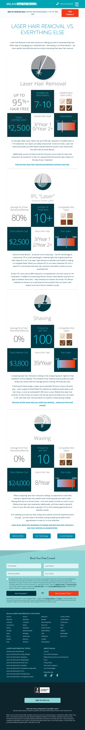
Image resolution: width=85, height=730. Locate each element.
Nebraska (44, 617)
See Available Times (63, 593)
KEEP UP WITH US (42, 700)
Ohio (42, 633)
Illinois (8, 636)
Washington (64, 633)
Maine (25, 625)
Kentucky (26, 619)
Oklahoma (44, 636)
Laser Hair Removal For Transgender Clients (19, 677)
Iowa (7, 642)
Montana (25, 642)
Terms (60, 598)
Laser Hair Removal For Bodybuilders (17, 660)
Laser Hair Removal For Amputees (16, 657)
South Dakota (64, 619)
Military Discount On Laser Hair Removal (56, 657)
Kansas (25, 617)
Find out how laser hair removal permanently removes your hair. (42, 164)
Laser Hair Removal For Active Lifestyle (18, 654)
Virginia (62, 631)
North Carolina (45, 628)
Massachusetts (27, 631)
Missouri (25, 639)
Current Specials (66, 536)
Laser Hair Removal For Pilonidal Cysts (18, 674)
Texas (62, 625)
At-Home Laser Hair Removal (15, 651)
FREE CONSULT (70, 13)
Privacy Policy (71, 584)
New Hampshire (46, 622)
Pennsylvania (45, 642)
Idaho (8, 633)
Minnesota (26, 636)
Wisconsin (63, 636)
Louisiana (26, 622)
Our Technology (41, 536)
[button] (76, 4)
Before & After (18, 536)
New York (44, 625)
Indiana (8, 639)
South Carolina (65, 617)
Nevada (43, 619)
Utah (61, 628)
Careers (46, 651)
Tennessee (64, 622)
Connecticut (10, 625)
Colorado (9, 622)
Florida (8, 628)
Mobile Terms (59, 584)
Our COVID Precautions (51, 654)
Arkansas (9, 619)
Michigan (25, 633)
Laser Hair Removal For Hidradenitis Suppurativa (21, 668)
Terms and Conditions (50, 665)
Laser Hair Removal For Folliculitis (16, 665)
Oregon (43, 639)
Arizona (8, 617)
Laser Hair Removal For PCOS (15, 671)
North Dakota (45, 631)
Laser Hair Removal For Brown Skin (17, 663)
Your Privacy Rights (49, 668)
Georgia (8, 631)
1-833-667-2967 (39, 586)
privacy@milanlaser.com (57, 586)
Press (45, 660)
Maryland (26, 628)
